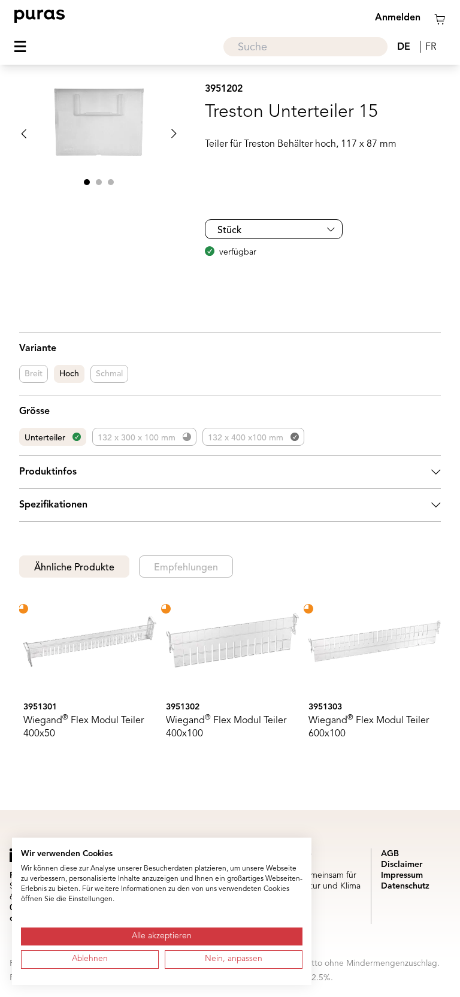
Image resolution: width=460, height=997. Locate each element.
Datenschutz (405, 886)
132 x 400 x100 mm (245, 438)
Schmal (109, 374)
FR (430, 47)
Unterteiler (45, 438)
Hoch (69, 374)
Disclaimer (401, 864)
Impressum (402, 875)
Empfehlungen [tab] (186, 568)
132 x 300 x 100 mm (136, 438)
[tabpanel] (230, 675)
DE (403, 47)
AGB (390, 854)
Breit (34, 374)
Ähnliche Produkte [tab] (74, 568)
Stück (229, 230)
